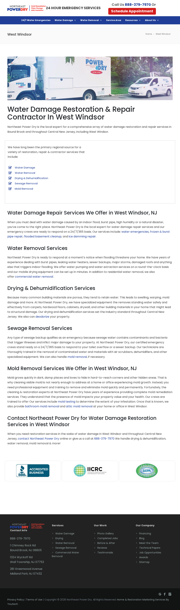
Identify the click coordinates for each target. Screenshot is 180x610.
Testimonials (105, 552)
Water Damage (64, 20)
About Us (150, 20)
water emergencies (135, 232)
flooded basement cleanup (43, 236)
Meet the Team (149, 543)
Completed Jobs (107, 538)
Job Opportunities (150, 552)
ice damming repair (82, 236)
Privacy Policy (15, 599)
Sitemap (144, 562)
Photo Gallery (105, 533)
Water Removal (89, 20)
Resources (131, 20)
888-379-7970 (138, 4)
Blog (141, 538)
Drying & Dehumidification (31, 178)
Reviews (102, 548)
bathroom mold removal (42, 406)
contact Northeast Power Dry (38, 439)
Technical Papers (149, 548)
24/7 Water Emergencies (35, 20)
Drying (59, 538)
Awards (143, 557)
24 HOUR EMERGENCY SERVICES (73, 7)
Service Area (113, 20)
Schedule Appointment (132, 11)
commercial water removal (34, 277)
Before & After (106, 543)
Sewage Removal (26, 183)
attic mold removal (79, 406)
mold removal (77, 357)
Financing (145, 533)
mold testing (66, 402)
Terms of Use (34, 599)
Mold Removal (24, 189)
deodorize (42, 317)
